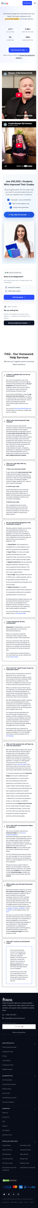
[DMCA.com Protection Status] (9, 1180)
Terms (26, 1202)
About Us (5, 1112)
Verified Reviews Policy (9, 1098)
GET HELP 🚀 (19, 1026)
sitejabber (22, 908)
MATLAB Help (6, 1154)
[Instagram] (18, 1194)
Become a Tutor (7, 1135)
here (7, 912)
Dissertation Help (25, 1145)
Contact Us (5, 1117)
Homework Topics (7, 1065)
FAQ (3, 1121)
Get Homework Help (18, 50)
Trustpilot (9, 910)
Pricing (4, 1056)
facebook (15, 908)
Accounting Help (7, 1159)
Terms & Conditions (8, 1102)
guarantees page (20, 613)
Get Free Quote (18, 297)
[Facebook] (9, 1194)
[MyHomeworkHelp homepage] (8, 3)
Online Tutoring (7, 1150)
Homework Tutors (25, 1150)
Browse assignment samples (17, 323)
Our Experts (6, 1130)
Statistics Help (24, 1163)
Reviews (5, 1126)
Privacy (21, 1202)
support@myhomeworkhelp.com (15, 1018)
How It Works (6, 1060)
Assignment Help (7, 1051)
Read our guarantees (19, 1032)
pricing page (10, 736)
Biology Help (24, 1159)
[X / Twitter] (13, 1194)
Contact (31, 1202)
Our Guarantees (7, 1080)
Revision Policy (6, 1089)
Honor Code (6, 1093)
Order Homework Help (9, 1047)
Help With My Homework (27, 1167)
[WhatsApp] (4, 1194)
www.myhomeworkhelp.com (22, 408)
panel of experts (22, 764)
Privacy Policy (14, 657)
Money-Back (14, 1202)
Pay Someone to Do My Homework (9, 1169)
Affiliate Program (7, 1069)
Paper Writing (24, 1154)
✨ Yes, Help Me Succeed (19, 214)
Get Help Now (27, 3)
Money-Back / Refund (9, 1084)
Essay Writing (6, 1145)
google (10, 908)
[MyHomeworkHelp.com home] (7, 999)
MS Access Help (7, 1163)
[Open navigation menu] (35, 3)
